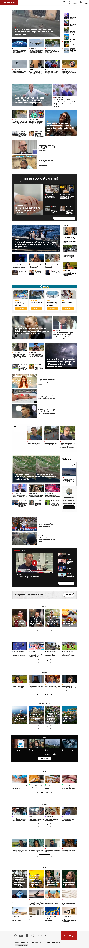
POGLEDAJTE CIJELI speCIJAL (64, 218)
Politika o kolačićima (56, 942)
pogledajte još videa (66, 583)
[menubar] (80, 2)
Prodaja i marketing (25, 942)
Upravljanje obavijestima (22, 945)
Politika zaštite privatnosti (44, 942)
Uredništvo (17, 942)
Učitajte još (44, 630)
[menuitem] (80, 2)
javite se (69, 507)
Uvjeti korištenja (34, 942)
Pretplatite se (69, 594)
